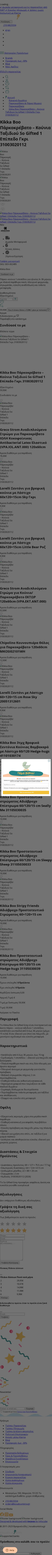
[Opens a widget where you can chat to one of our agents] (10, 1550)
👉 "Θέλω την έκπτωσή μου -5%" (26, 792)
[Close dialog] (49, 761)
